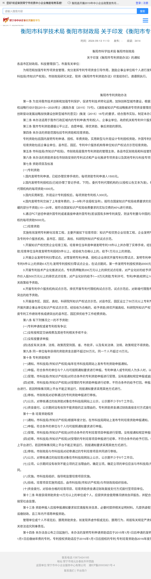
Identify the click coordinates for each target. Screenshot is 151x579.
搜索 (142, 11)
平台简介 (82, 570)
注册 (145, 3)
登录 (139, 3)
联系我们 (69, 570)
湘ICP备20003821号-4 (102, 565)
